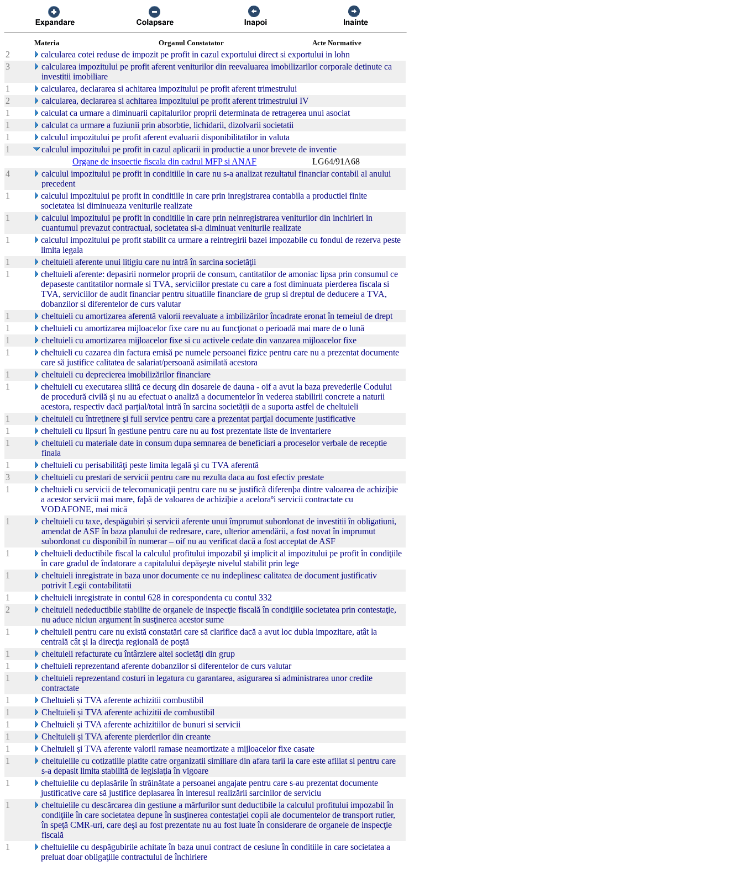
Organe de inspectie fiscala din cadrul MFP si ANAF (164, 161)
